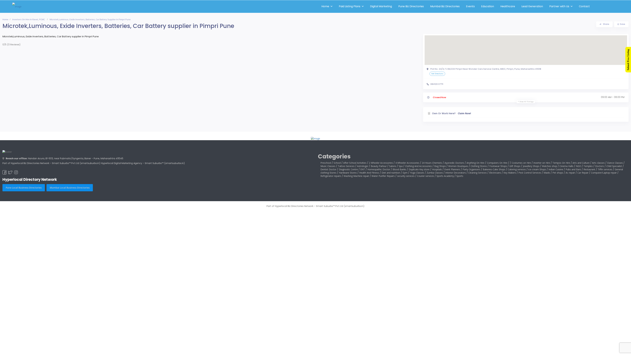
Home (325, 6)
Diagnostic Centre (348, 169)
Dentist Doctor (328, 169)
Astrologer (362, 166)
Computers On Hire (497, 162)
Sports (459, 176)
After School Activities (354, 162)
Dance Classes (615, 162)
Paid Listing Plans (349, 6)
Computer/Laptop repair (604, 172)
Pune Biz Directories (411, 6)
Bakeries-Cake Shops (494, 169)
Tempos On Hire (561, 162)
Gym (405, 172)
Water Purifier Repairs (383, 176)
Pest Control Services (529, 172)
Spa (401, 166)
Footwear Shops (498, 166)
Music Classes (327, 166)
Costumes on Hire (521, 162)
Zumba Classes (435, 172)
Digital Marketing (381, 6)
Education (487, 6)
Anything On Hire (475, 162)
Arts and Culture (581, 162)
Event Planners (452, 169)
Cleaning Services (477, 172)
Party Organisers (471, 169)
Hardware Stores (348, 172)
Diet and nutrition (391, 172)
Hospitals (437, 169)
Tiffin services (605, 169)
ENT (362, 169)
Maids (547, 172)
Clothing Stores (479, 166)
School (337, 162)
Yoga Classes (417, 172)
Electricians (495, 172)
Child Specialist (614, 166)
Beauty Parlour (379, 166)
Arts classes (598, 162)
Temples (588, 166)
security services (406, 176)
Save (622, 24)
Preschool (325, 162)
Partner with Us (559, 6)
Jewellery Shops (531, 166)
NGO (578, 166)
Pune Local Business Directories (24, 187)
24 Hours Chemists (432, 162)
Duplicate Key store (419, 169)
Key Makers (509, 172)
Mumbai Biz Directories (445, 6)
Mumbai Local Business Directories (70, 187)
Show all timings (527, 102)
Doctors (599, 166)
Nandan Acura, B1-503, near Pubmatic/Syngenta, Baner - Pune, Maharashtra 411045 (64, 158)
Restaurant (589, 169)
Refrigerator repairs (330, 176)
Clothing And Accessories (418, 166)
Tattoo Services (346, 166)
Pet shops (557, 172)
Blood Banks (399, 169)
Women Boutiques (458, 166)
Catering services (517, 169)
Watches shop (549, 166)
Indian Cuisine (556, 169)
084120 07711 (436, 84)
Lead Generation (532, 6)
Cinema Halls (566, 166)
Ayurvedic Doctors (454, 162)
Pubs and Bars (573, 169)
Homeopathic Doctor (378, 169)
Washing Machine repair (356, 176)
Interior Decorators (455, 172)
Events (470, 6)
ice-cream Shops (537, 169)
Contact (584, 6)
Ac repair (570, 172)
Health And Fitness (369, 172)
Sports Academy (445, 176)
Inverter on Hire (541, 162)
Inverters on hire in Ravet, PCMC (28, 19)
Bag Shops (440, 166)
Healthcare (507, 6)
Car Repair (582, 172)
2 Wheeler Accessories (381, 162)
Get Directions (437, 73)
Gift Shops (514, 166)
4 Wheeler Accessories (407, 162)
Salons (392, 166)
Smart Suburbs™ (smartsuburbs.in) (165, 163)
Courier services (425, 176)
